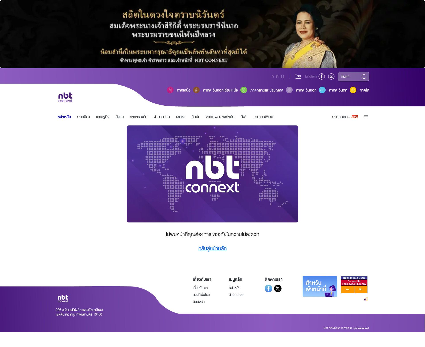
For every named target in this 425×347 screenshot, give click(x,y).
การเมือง (83, 117)
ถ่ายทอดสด (341, 117)
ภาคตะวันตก (338, 90)
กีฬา (244, 117)
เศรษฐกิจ (102, 117)
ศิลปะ (195, 117)
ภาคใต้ (364, 90)
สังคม (120, 117)
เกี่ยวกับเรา (200, 288)
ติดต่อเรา (199, 301)
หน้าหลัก (64, 117)
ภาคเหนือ (184, 90)
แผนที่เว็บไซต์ (201, 295)
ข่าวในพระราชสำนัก (220, 117)
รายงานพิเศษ (263, 117)
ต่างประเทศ (162, 117)
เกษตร (180, 117)
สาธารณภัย (138, 117)
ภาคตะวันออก (306, 90)
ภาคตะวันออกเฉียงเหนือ (220, 90)
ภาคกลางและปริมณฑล (266, 90)
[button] (366, 117)
